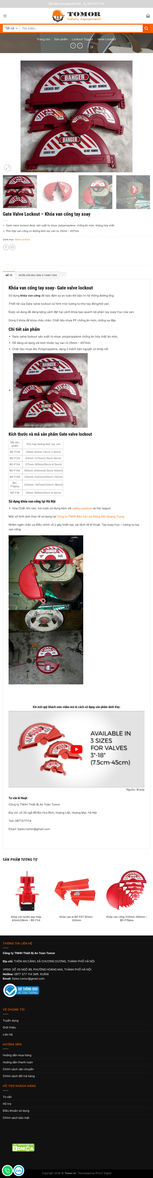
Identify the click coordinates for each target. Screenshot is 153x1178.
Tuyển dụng (10, 1020)
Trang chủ (43, 39)
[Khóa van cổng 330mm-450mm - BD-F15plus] (127, 889)
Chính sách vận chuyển (18, 1069)
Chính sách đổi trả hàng (19, 1076)
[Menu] (5, 15)
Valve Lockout (106, 39)
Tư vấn (7, 1097)
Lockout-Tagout (82, 39)
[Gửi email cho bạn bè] (12, 247)
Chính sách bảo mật (16, 1118)
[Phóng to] (7, 167)
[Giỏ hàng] (148, 16)
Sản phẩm (61, 39)
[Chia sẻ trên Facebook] (6, 247)
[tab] (63, 275)
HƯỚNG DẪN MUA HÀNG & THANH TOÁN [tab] (38, 275)
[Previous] (10, 116)
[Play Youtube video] (76, 749)
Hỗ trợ (7, 1104)
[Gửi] (146, 28)
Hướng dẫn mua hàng (17, 1055)
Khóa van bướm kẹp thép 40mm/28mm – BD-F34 (26, 918)
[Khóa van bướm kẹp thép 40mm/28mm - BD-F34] (26, 889)
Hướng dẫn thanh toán (18, 1062)
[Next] (142, 116)
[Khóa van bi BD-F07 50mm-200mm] (76, 889)
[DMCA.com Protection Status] (23, 1147)
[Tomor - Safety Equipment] (76, 15)
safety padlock (82, 508)
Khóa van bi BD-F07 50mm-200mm (76, 918)
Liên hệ (8, 1034)
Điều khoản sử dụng (16, 1110)
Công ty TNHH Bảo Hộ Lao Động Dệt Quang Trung (90, 516)
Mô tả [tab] (9, 275)
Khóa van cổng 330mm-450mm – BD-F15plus (126, 918)
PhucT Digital (103, 1173)
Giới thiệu (9, 1027)
